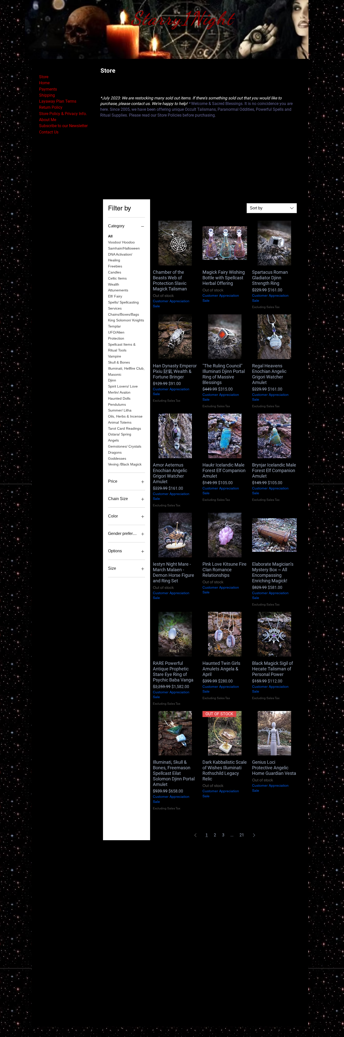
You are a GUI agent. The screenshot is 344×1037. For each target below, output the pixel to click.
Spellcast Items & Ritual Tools (121, 347)
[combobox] (272, 208)
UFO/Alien (116, 332)
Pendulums (117, 404)
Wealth (113, 284)
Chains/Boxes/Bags (123, 314)
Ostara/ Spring (119, 434)
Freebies (115, 266)
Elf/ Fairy (115, 296)
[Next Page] (254, 835)
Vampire (114, 356)
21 (241, 835)
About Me (47, 119)
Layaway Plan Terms (57, 101)
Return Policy (50, 107)
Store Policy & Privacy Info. (63, 113)
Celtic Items (117, 278)
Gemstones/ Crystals (124, 446)
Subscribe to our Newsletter (63, 125)
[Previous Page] (195, 835)
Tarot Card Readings (124, 428)
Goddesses (117, 458)
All (110, 236)
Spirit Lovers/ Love (123, 386)
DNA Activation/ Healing (120, 257)
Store (43, 76)
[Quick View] (175, 243)
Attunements (118, 290)
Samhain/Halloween (124, 248)
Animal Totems (119, 422)
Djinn (112, 380)
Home (44, 82)
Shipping (47, 95)
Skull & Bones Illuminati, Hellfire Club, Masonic (126, 368)
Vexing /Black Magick (125, 464)
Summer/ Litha (119, 410)
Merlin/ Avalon (119, 392)
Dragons (115, 452)
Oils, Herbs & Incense (125, 416)
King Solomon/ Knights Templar (126, 323)
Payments (48, 89)
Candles (114, 272)
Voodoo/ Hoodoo (121, 242)
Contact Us (48, 132)
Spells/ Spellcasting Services (123, 305)
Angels (113, 440)
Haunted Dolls (119, 398)
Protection (116, 338)
